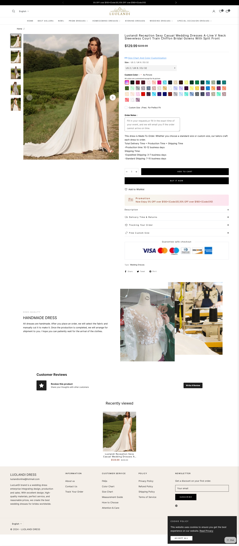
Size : (137, 62)
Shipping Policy (147, 491)
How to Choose (110, 502)
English (22, 11)
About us (70, 481)
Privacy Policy (146, 481)
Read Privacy (206, 530)
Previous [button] (29, 97)
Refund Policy (146, 486)
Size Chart (107, 491)
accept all (181, 538)
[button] (13, 11)
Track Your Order (74, 491)
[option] (71, 97)
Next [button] (113, 97)
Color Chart (108, 486)
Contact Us (71, 486)
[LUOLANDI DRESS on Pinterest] (176, 506)
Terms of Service (147, 497)
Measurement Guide (112, 497)
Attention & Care (110, 507)
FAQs (104, 481)
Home (19, 29)
